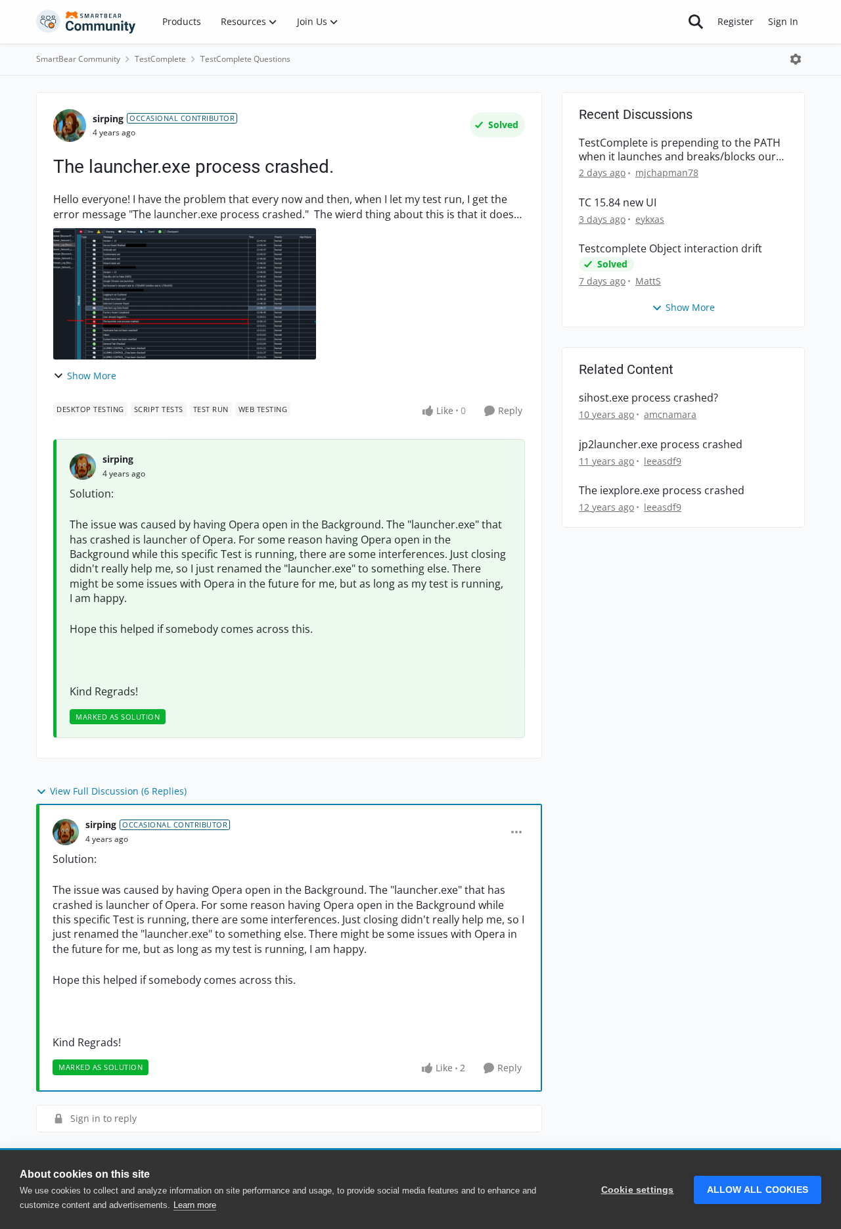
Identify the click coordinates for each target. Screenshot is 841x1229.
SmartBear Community (78, 58)
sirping (108, 118)
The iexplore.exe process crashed (661, 491)
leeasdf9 (662, 461)
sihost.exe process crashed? (648, 398)
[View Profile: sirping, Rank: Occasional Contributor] (69, 125)
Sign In (783, 21)
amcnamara (670, 414)
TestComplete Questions (245, 58)
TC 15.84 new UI (617, 203)
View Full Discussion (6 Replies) (118, 791)
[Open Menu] (795, 59)
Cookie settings (637, 1190)
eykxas (649, 219)
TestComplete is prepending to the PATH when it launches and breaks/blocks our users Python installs (680, 150)
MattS (648, 281)
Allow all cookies (757, 1190)
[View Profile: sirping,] (83, 466)
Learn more (194, 1205)
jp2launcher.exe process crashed (660, 445)
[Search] (696, 22)
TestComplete (160, 58)
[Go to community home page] (86, 22)
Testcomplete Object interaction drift (670, 249)
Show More (91, 375)
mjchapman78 (666, 172)
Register (735, 21)
